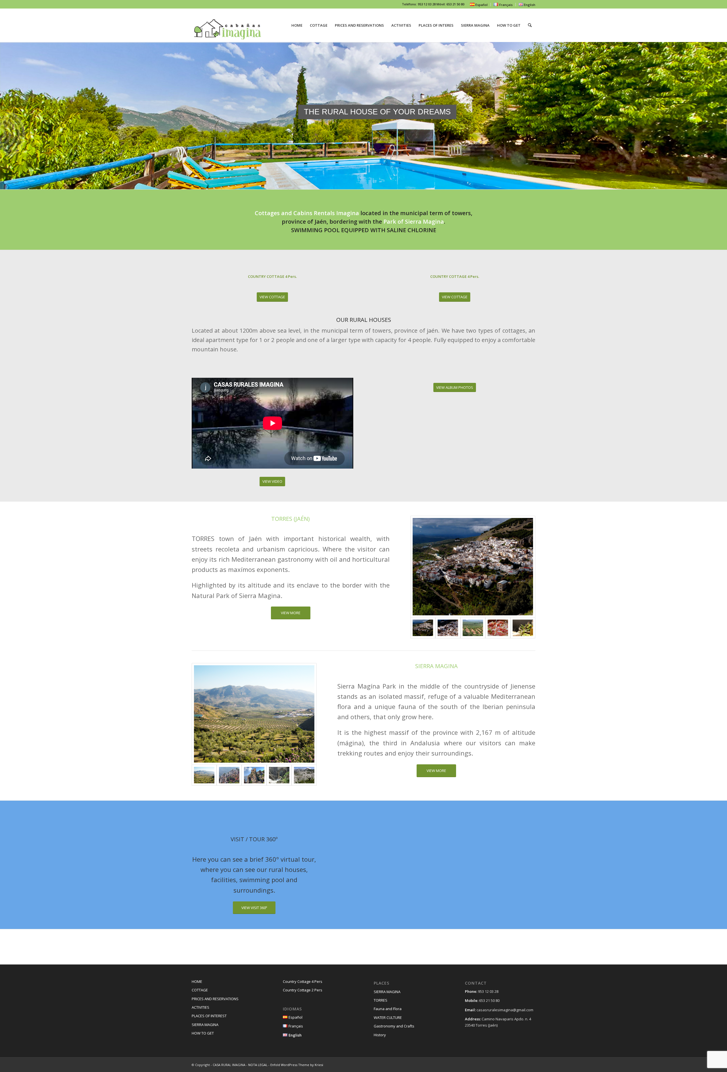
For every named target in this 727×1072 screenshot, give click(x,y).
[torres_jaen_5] (522, 627)
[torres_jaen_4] (472, 627)
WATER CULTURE (388, 1017)
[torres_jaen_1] (472, 567)
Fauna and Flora (388, 1008)
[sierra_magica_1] (254, 714)
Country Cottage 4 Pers (302, 981)
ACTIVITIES (200, 1007)
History (380, 1034)
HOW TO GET (203, 1033)
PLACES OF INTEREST (209, 1015)
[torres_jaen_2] (447, 627)
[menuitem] (479, 4)
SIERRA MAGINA (205, 1024)
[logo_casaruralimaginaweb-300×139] (228, 25)
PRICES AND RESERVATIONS (215, 998)
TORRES (380, 1000)
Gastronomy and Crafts (394, 1026)
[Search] (529, 25)
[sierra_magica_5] (304, 775)
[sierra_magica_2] (254, 775)
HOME (197, 981)
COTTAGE (200, 990)
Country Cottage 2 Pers (302, 990)
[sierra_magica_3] (229, 775)
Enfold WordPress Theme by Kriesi (296, 1065)
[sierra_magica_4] (279, 775)
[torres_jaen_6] (497, 627)
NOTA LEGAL (258, 1065)
